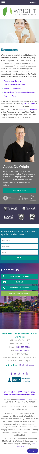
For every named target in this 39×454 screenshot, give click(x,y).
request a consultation (28, 109)
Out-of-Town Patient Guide (14, 85)
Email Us (19, 282)
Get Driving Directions (19, 288)
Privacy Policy (9, 392)
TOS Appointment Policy (15, 394)
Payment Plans (10, 96)
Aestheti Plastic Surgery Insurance (19, 92)
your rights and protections (26, 399)
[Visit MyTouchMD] (19, 386)
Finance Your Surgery (12, 81)
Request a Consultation (19, 294)
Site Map (31, 394)
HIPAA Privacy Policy (26, 392)
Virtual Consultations (12, 88)
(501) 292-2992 (22, 350)
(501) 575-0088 (23, 347)
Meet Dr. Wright (19, 191)
